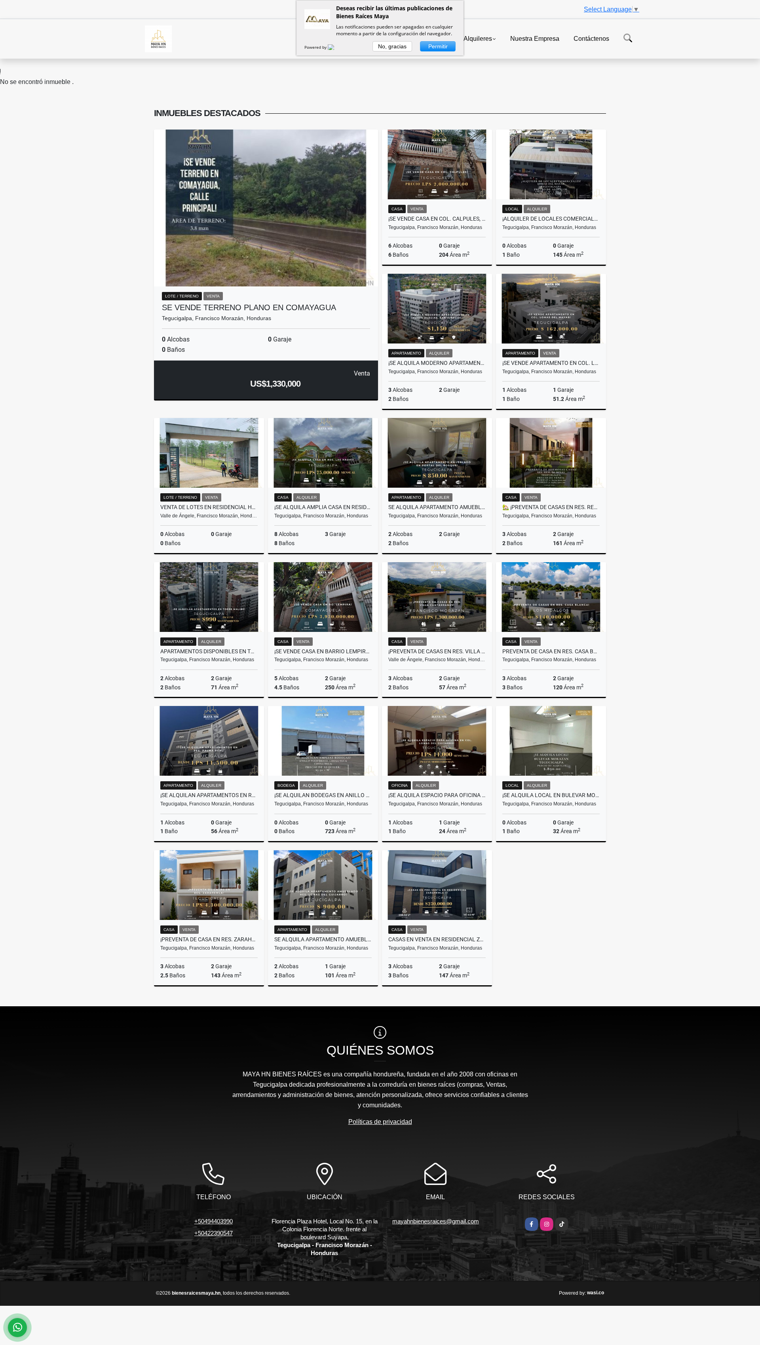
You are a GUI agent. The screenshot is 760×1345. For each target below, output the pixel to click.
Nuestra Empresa (534, 38)
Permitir (438, 46)
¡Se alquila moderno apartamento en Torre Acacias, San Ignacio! (437, 363)
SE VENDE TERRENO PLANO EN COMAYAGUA (249, 307)
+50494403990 (213, 1221)
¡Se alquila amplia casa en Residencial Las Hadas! (323, 507)
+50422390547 (213, 1233)
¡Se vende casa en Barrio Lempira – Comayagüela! (323, 651)
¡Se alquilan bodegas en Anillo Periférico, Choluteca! (323, 795)
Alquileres (478, 38)
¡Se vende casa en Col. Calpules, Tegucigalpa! (437, 219)
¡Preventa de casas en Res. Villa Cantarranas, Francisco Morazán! (437, 651)
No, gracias (392, 46)
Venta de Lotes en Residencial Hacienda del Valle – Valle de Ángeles (209, 507)
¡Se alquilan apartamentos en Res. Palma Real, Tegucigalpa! (209, 795)
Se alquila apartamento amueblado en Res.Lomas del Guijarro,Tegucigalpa (323, 939)
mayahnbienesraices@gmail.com (435, 1221)
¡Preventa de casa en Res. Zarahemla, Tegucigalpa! (209, 939)
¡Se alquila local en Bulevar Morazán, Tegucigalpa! (551, 795)
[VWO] (336, 47)
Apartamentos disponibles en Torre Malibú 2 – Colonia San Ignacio (209, 651)
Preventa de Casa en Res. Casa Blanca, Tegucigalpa (551, 651)
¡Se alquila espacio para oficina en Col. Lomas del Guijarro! (437, 795)
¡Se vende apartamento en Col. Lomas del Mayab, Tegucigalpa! (551, 363)
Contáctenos (591, 38)
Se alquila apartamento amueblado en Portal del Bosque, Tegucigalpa (437, 507)
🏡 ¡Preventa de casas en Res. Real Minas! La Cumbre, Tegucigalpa (551, 507)
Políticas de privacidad (380, 1121)
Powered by (316, 47)
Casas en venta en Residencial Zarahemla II (437, 939)
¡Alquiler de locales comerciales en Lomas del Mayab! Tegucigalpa (551, 219)
